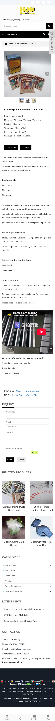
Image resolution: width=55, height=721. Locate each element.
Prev (8, 74)
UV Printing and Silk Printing (16, 615)
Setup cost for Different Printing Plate (20, 621)
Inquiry (34, 719)
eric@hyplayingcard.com (18, 19)
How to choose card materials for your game (24, 609)
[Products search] (49, 26)
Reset (21, 460)
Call (20, 719)
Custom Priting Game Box (27, 391)
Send (9, 460)
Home (10, 44)
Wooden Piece (11, 581)
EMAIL (26, 147)
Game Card (33, 44)
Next (47, 74)
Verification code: (14, 448)
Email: (9, 422)
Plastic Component (13, 586)
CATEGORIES (9, 34)
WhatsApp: (11, 412)
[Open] (52, 42)
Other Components (13, 591)
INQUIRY (11, 147)
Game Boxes (10, 565)
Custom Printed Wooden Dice (24, 395)
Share (7, 719)
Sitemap (38, 701)
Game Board (10, 570)
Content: (10, 432)
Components (21, 44)
